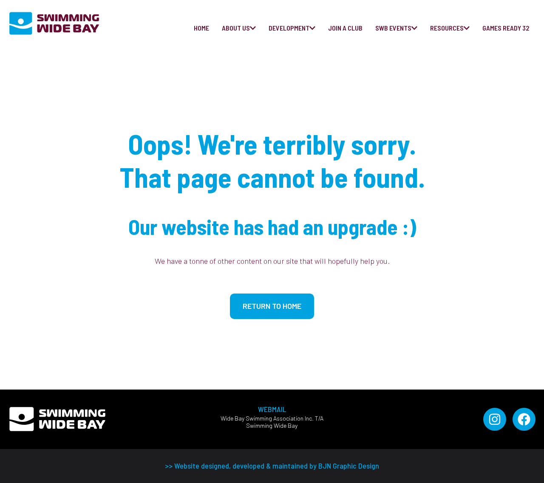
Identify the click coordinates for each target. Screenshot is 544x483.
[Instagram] (494, 419)
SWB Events (393, 28)
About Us (236, 28)
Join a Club (345, 28)
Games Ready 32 (505, 28)
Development (289, 28)
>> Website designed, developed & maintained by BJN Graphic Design (272, 465)
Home (201, 28)
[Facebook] (524, 419)
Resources (447, 28)
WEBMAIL (272, 409)
